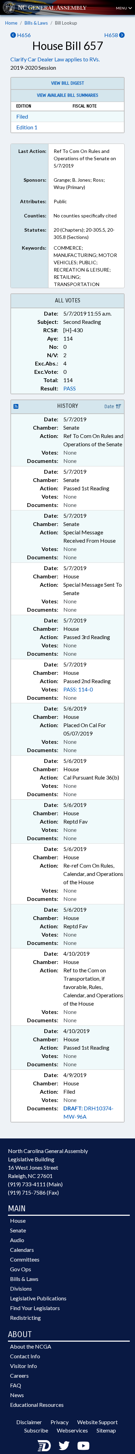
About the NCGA (30, 1346)
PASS (69, 388)
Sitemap (106, 1430)
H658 (111, 35)
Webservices (72, 1430)
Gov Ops (20, 1269)
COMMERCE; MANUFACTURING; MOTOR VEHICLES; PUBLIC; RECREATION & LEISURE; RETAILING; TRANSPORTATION (85, 266)
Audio (17, 1240)
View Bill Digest (67, 83)
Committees (24, 1259)
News (17, 1395)
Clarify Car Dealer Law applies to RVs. (55, 59)
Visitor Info (23, 1365)
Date (110, 407)
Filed (22, 116)
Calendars (22, 1249)
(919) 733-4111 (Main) (35, 1184)
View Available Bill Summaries (67, 95)
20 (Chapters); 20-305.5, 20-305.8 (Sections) (84, 233)
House (18, 1220)
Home (11, 23)
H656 (23, 35)
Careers (19, 1375)
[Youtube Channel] (83, 1445)
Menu (122, 8)
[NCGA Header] (52, 7)
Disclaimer (29, 1422)
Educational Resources (37, 1404)
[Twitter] (64, 1445)
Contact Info (25, 1356)
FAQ (15, 1385)
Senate (18, 1230)
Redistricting (25, 1317)
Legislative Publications (38, 1298)
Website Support (97, 1422)
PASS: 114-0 (78, 689)
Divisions (21, 1288)
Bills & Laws (36, 23)
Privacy (60, 1422)
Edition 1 (26, 127)
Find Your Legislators (35, 1308)
